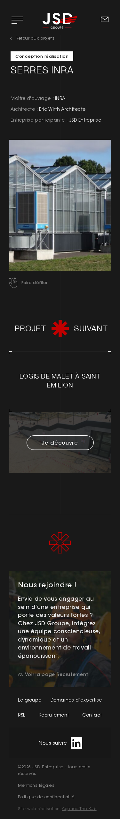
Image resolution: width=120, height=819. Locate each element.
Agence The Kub (79, 808)
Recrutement (54, 715)
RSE (22, 715)
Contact (92, 715)
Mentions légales (36, 785)
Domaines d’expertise (76, 700)
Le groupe (30, 700)
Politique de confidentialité (46, 797)
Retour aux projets (35, 38)
